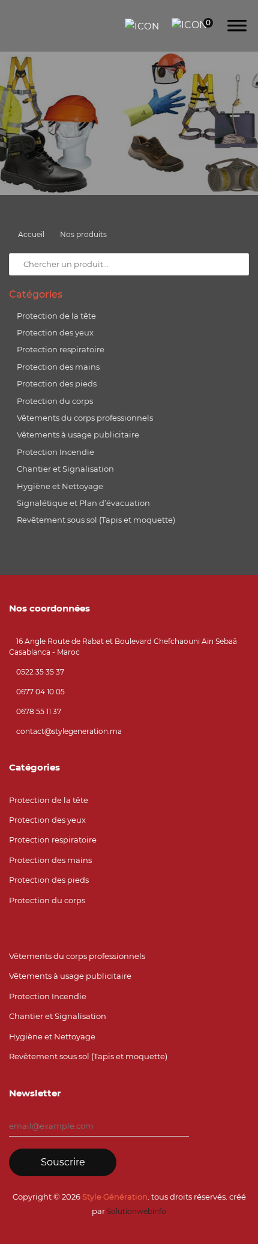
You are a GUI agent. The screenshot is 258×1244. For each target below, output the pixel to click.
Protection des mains (57, 366)
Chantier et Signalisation (64, 468)
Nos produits (83, 234)
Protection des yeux (54, 332)
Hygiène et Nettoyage (59, 486)
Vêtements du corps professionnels (84, 417)
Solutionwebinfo (136, 1211)
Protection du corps (54, 401)
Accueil (31, 234)
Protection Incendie (54, 452)
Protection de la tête (55, 315)
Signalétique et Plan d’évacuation (82, 503)
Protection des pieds (56, 383)
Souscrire (63, 1162)
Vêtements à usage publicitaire (77, 434)
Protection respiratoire (59, 349)
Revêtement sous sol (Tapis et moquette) (95, 519)
